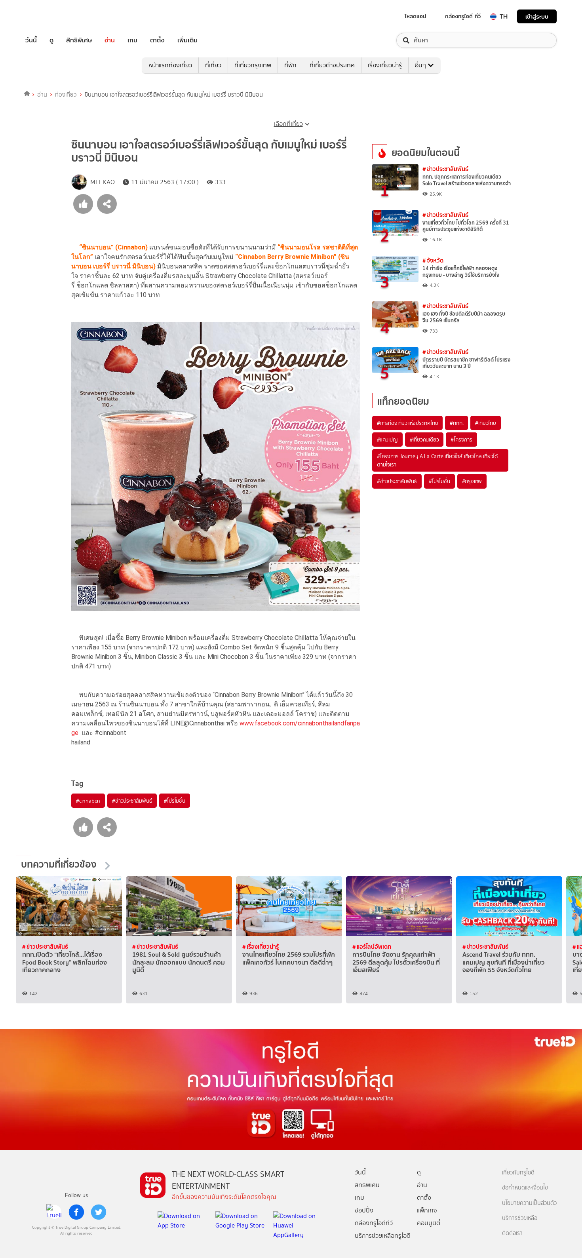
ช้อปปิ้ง (364, 1210)
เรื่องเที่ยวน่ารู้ (385, 65)
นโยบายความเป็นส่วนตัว (529, 1203)
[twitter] (99, 1212)
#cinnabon (88, 801)
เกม (132, 40)
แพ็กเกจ (427, 1210)
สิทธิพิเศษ (79, 40)
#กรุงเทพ (472, 481)
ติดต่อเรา (512, 1233)
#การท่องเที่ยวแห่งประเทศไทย (407, 423)
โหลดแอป (415, 16)
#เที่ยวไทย (485, 423)
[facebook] (76, 1212)
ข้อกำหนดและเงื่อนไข (525, 1188)
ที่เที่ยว (213, 65)
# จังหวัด (432, 260)
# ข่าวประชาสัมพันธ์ (445, 168)
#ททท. (456, 423)
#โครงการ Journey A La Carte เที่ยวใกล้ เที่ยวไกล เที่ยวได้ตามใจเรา (437, 460)
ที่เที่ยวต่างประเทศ (332, 65)
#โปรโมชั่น (174, 801)
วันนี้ (31, 40)
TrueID (49, 16)
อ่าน (110, 40)
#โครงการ (461, 439)
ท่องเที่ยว (66, 94)
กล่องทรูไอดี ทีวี (463, 16)
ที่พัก (290, 65)
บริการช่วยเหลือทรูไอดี (383, 1235)
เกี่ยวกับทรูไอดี (518, 1173)
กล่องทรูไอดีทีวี (374, 1223)
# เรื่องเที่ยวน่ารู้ (260, 946)
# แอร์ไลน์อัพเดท (371, 946)
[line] (54, 1212)
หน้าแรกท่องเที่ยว (170, 65)
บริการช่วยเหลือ (519, 1218)
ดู (51, 40)
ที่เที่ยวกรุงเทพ (252, 65)
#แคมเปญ (387, 439)
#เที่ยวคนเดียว (424, 439)
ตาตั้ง (157, 40)
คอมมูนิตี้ (428, 1223)
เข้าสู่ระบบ (536, 16)
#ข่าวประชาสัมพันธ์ (132, 801)
